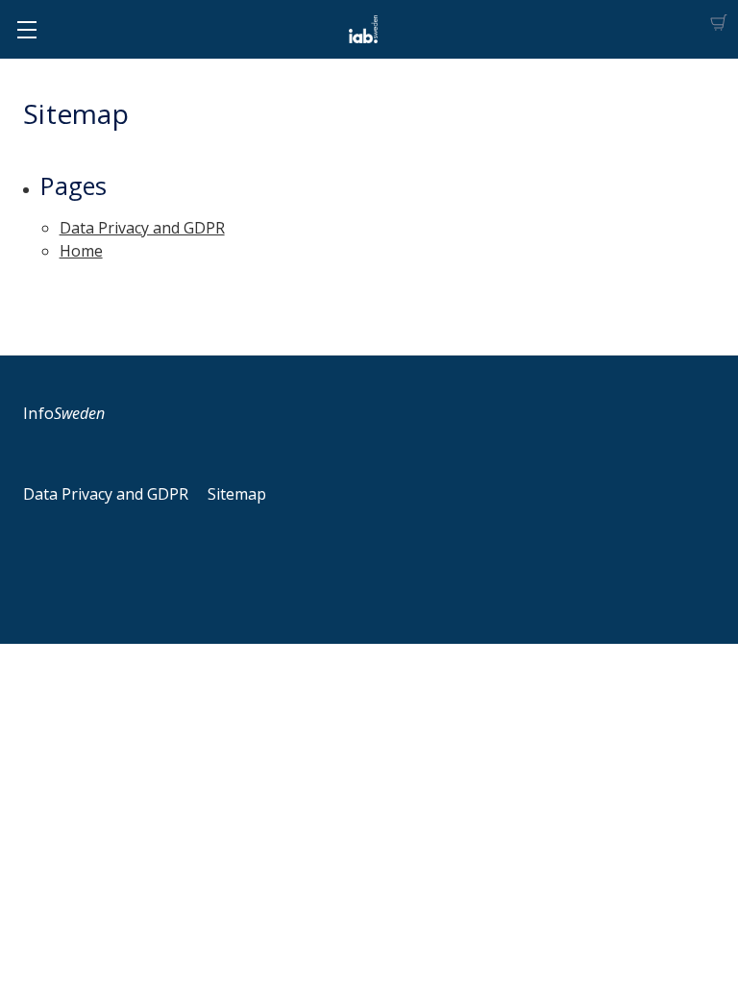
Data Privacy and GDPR (142, 227)
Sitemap (237, 493)
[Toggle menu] (29, 29)
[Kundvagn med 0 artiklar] (719, 25)
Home (81, 250)
